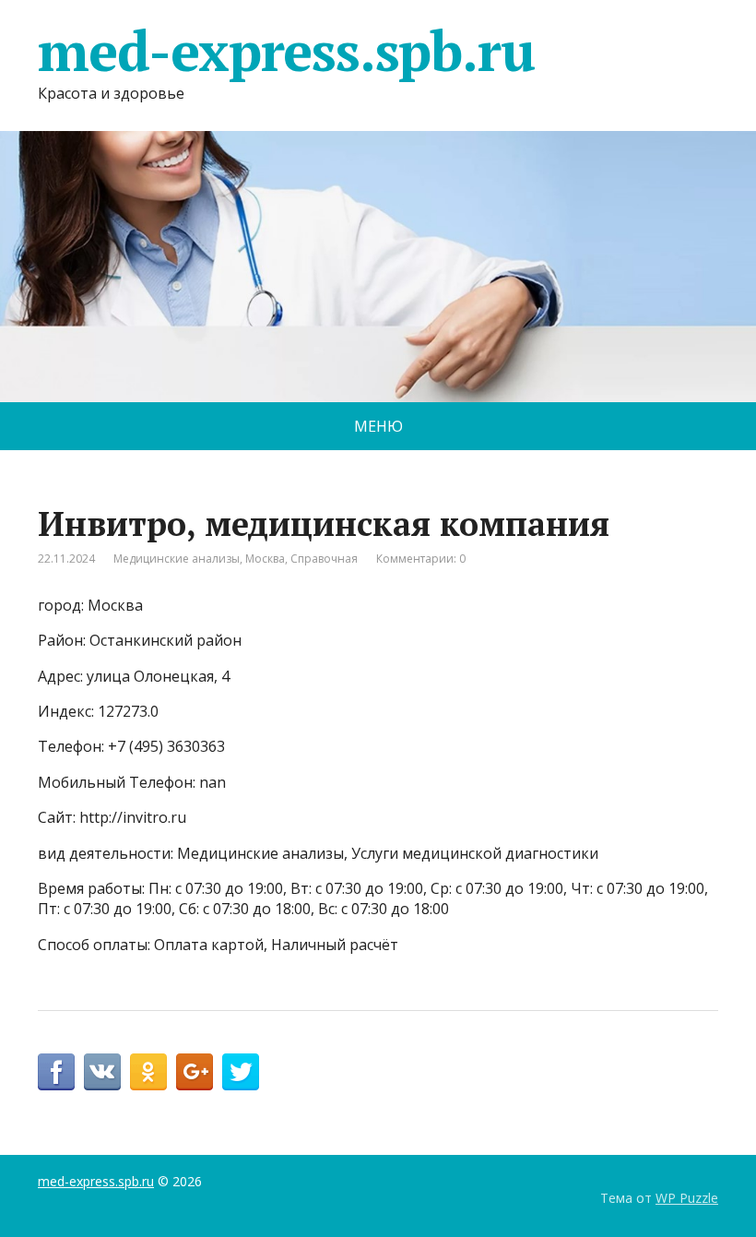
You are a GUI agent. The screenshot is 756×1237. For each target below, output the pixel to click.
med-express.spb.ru (286, 51)
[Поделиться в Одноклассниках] (148, 1071)
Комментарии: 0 (421, 558)
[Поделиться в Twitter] (240, 1071)
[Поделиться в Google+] (194, 1071)
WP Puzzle (687, 1198)
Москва (265, 558)
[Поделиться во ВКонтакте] (102, 1071)
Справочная (324, 558)
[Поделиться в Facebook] (56, 1071)
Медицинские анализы (176, 558)
